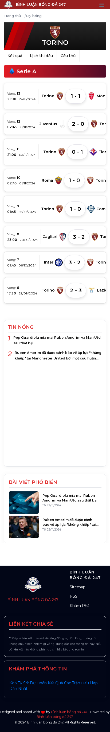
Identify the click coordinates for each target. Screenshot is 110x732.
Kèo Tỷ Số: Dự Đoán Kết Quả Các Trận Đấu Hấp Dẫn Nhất (53, 686)
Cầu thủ (68, 55)
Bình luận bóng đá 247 (32, 599)
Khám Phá (79, 605)
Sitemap (77, 587)
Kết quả (14, 55)
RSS (73, 596)
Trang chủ (12, 16)
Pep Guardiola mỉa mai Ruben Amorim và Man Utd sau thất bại (57, 340)
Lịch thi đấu (41, 55)
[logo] (33, 582)
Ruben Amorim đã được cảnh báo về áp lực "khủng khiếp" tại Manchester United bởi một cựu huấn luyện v (58, 356)
